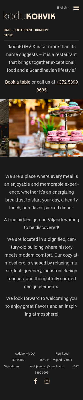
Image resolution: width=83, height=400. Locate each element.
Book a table (17, 82)
